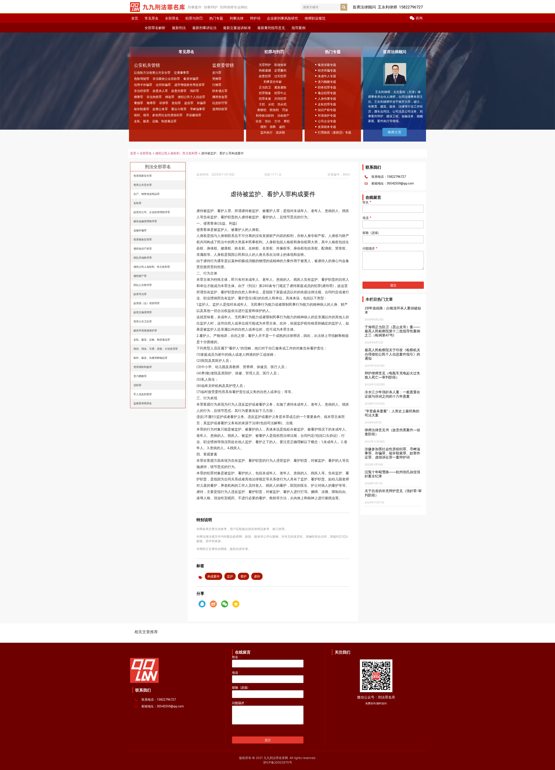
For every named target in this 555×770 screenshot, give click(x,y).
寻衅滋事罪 (197, 109)
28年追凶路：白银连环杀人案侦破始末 (393, 310)
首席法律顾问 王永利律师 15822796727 (388, 7)
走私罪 (137, 203)
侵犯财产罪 (140, 275)
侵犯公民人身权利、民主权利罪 (176, 153)
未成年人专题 (327, 76)
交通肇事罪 (181, 72)
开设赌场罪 (193, 115)
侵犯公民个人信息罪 (191, 97)
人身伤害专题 (327, 98)
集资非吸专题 (327, 65)
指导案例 (298, 27)
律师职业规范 (315, 18)
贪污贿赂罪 (140, 376)
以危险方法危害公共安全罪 (152, 72)
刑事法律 (236, 18)
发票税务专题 (327, 127)
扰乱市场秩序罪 (143, 257)
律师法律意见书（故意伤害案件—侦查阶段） (392, 432)
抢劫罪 (176, 103)
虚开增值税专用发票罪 (189, 84)
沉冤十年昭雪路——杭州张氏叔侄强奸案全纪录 (392, 474)
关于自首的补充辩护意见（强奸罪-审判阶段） (393, 493)
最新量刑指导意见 (271, 27)
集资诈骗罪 (191, 78)
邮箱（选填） (371, 233)
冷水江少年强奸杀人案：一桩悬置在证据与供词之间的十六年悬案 (392, 394)
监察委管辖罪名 (143, 403)
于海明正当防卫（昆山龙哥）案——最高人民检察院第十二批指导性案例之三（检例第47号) (392, 331)
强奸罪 (194, 91)
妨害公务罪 (160, 109)
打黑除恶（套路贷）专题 (334, 132)
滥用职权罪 (219, 109)
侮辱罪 (151, 103)
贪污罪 (216, 72)
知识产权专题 (327, 110)
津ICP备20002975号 (277, 762)
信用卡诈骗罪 (143, 84)
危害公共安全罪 (143, 184)
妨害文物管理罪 (143, 312)
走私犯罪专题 (327, 104)
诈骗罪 (201, 103)
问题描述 (369, 248)
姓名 (366, 202)
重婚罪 (138, 103)
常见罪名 (151, 18)
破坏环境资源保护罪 (145, 330)
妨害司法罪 (140, 294)
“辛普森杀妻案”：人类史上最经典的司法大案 (392, 413)
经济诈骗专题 (327, 70)
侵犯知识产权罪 (143, 248)
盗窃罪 (188, 103)
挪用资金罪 (219, 97)
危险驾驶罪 (141, 78)
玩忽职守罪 (219, 103)
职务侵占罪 (219, 91)
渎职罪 (137, 385)
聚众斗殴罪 (178, 109)
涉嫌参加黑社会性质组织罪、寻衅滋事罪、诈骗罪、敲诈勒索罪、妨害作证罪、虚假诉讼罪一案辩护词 (392, 453)
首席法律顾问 (394, 51)
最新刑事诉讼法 (204, 27)
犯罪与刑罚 (194, 18)
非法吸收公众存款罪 (166, 78)
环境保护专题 (327, 115)
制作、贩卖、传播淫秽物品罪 (150, 357)
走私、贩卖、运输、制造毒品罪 (155, 121)
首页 (134, 18)
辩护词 (255, 18)
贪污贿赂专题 (327, 81)
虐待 (257, 576)
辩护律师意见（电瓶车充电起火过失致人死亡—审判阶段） (392, 375)
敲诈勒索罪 (141, 109)
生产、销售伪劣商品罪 (147, 194)
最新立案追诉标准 (237, 27)
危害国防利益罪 (143, 367)
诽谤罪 (163, 103)
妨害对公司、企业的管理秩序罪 (152, 212)
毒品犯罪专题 (327, 93)
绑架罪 (169, 97)
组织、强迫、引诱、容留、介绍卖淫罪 (156, 348)
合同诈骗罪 (163, 84)
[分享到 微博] (213, 603)
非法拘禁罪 (154, 97)
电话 (366, 218)
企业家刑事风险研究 (282, 18)
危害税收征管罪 (143, 239)
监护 (230, 576)
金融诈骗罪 (140, 230)
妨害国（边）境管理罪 (147, 303)
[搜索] (343, 7)
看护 (243, 576)
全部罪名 (172, 18)
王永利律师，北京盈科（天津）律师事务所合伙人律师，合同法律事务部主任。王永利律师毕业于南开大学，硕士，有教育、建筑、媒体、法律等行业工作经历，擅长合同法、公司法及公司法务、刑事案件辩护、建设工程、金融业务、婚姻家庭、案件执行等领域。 (395, 106)
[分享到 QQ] (202, 603)
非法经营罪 (141, 91)
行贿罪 (216, 84)
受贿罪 (216, 78)
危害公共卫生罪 (143, 321)
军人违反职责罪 (143, 394)
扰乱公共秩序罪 (143, 285)
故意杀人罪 (160, 91)
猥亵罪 (138, 97)
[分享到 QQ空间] (235, 603)
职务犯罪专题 (327, 87)
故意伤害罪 (178, 91)
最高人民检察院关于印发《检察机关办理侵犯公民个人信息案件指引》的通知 (392, 354)
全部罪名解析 (155, 27)
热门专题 (216, 18)
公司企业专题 (327, 121)
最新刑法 (179, 27)
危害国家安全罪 (143, 175)
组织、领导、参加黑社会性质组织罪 (158, 115)
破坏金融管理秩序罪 (145, 221)
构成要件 (213, 576)
